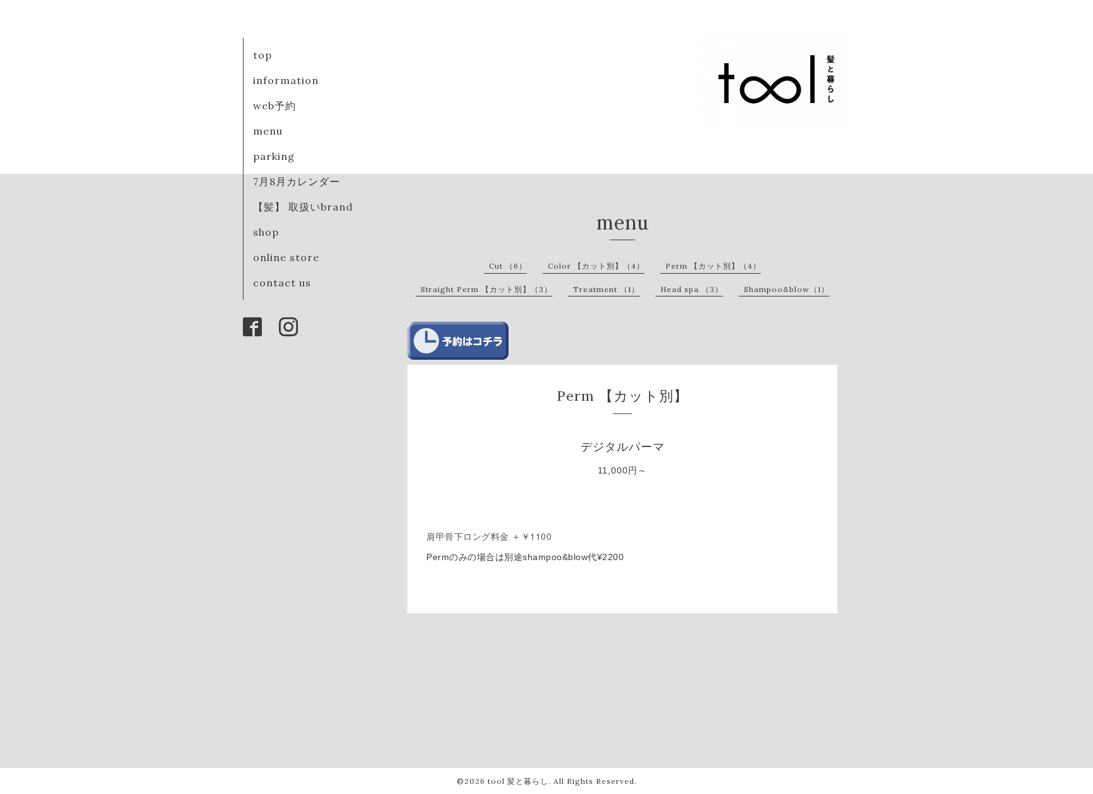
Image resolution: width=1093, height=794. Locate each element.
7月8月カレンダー (296, 181)
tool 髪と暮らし (518, 781)
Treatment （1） (606, 289)
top (262, 55)
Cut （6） (508, 266)
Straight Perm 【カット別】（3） (486, 289)
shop (266, 232)
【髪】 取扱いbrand (303, 206)
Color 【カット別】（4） (596, 266)
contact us (282, 282)
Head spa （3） (691, 289)
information (286, 80)
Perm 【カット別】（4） (713, 266)
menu (268, 131)
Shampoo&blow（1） (786, 289)
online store (286, 257)
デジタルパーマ (635, 447)
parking (274, 156)
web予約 (274, 105)
